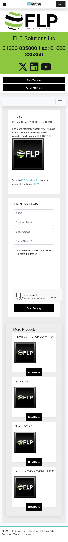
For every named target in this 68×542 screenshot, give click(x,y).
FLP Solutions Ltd (30, 180)
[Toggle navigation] (59, 102)
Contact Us (35, 87)
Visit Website (34, 80)
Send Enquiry (34, 308)
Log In (61, 3)
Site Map (6, 530)
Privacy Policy (48, 530)
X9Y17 (37, 184)
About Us (33, 530)
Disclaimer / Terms (10, 534)
